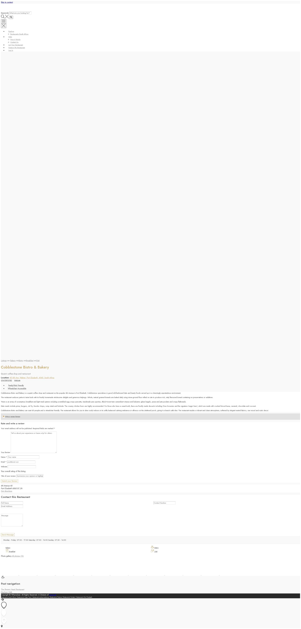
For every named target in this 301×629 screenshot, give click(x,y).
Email (3, 462)
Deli (38, 360)
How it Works (15, 39)
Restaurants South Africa (19, 34)
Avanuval (52, 594)
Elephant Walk (6, 592)
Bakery (13, 360)
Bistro (21, 360)
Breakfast (29, 360)
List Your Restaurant (15, 45)
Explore (11, 31)
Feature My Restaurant (16, 47)
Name (4, 457)
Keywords (5, 13)
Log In (10, 50)
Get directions (6, 491)
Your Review (5, 452)
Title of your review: (8, 476)
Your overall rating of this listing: (13, 471)
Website (17, 380)
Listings (4, 360)
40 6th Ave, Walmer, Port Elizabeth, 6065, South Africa (32, 377)
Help (10, 37)
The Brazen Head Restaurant (12, 589)
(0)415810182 (6, 380)
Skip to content (7, 2)
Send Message (8, 534)
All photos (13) (18, 556)
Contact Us (14, 42)
